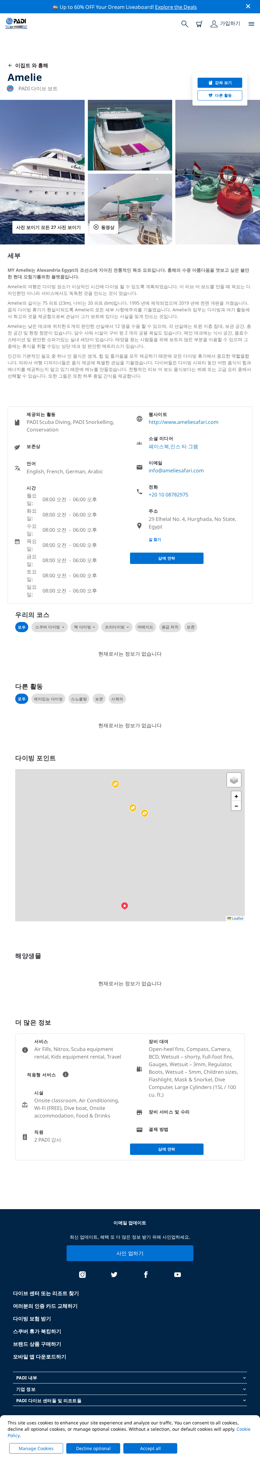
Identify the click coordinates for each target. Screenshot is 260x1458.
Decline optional (93, 1448)
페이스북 (159, 446)
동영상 (107, 227)
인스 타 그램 (184, 446)
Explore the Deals (176, 6)
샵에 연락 (166, 558)
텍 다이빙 (82, 627)
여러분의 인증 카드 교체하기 (45, 1305)
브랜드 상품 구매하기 (37, 1343)
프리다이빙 (115, 627)
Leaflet (237, 918)
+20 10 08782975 (168, 494)
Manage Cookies (36, 1448)
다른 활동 (223, 95)
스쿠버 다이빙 (47, 627)
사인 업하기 (130, 1253)
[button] (145, 813)
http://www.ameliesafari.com (183, 421)
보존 (191, 627)
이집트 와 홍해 (30, 65)
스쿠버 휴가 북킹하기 (37, 1331)
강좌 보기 (223, 82)
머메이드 (145, 627)
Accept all (150, 1448)
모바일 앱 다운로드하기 (39, 1356)
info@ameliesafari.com (176, 470)
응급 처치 (170, 627)
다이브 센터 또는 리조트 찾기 (46, 1293)
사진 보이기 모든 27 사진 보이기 (48, 227)
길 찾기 (155, 539)
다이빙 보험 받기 (32, 1318)
